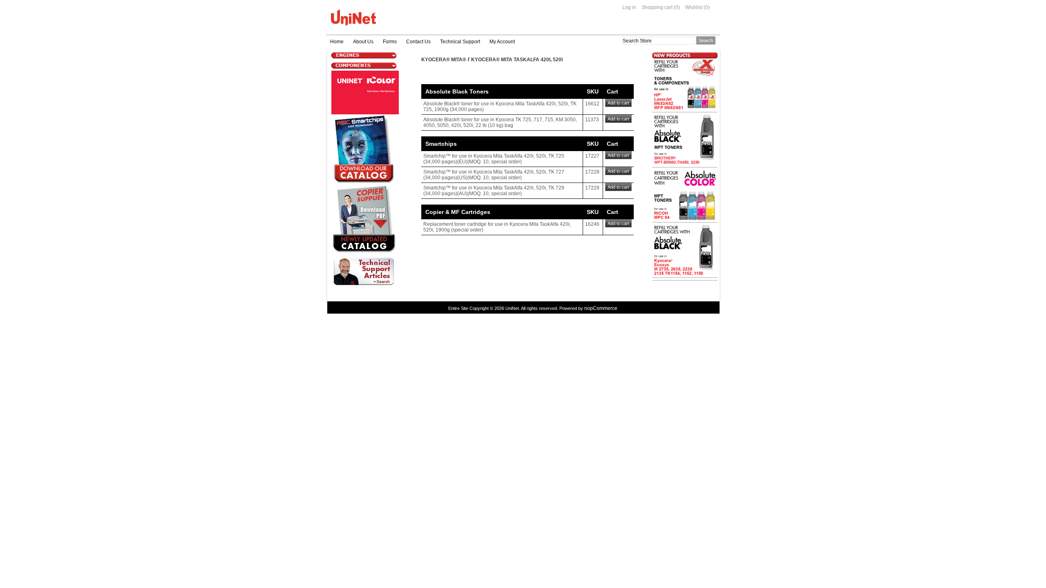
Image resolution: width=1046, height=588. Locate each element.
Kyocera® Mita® (443, 59)
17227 (592, 156)
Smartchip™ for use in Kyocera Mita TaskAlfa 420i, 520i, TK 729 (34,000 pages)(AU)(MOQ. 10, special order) (493, 190)
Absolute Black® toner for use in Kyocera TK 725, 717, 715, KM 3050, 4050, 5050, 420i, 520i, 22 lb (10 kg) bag (500, 122)
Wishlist (693, 7)
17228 (592, 172)
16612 (592, 104)
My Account (502, 42)
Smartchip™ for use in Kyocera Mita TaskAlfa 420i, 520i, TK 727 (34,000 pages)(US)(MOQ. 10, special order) (493, 174)
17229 (592, 188)
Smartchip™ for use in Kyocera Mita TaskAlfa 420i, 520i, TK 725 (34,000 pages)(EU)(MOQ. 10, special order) (493, 159)
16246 (592, 224)
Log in (629, 7)
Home (337, 42)
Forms (390, 42)
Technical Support (460, 42)
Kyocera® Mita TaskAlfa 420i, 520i (517, 59)
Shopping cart (657, 7)
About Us (363, 42)
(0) (677, 7)
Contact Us (418, 42)
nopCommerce (600, 308)
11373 (592, 119)
